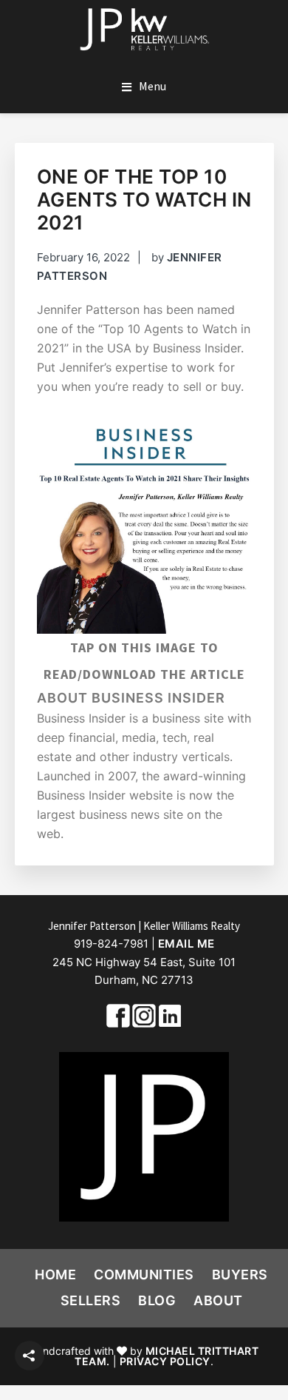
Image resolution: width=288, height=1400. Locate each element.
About (218, 1300)
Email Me (186, 944)
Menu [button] (152, 85)
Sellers (91, 1300)
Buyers (240, 1274)
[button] (29, 1355)
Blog (157, 1300)
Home (55, 1274)
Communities (144, 1274)
